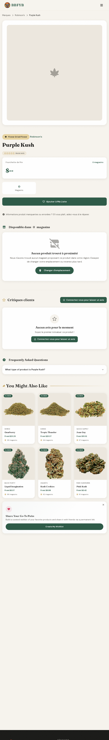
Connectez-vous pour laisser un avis (85, 300)
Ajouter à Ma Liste (56, 201)
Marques (6, 15)
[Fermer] (103, 505)
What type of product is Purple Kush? (25, 369)
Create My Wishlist (54, 526)
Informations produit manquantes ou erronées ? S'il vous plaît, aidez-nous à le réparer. (47, 214)
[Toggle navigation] (101, 5)
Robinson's (20, 15)
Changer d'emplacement (57, 270)
